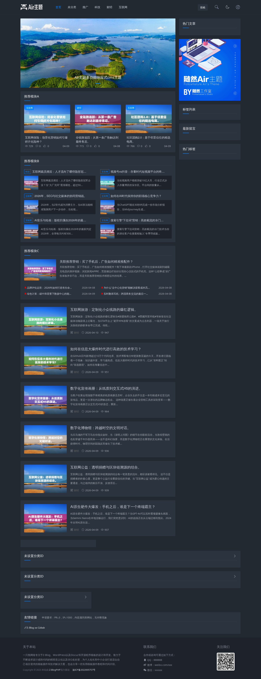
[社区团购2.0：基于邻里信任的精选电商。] (149, 119)
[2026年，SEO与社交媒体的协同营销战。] (31, 207)
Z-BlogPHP (54, 669)
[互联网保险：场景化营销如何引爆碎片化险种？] (47, 119)
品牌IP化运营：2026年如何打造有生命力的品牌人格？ (50, 287)
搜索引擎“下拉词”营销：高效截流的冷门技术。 (140, 220)
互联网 (123, 7)
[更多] (235, 556)
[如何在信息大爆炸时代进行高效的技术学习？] (45, 361)
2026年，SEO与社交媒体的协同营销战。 (60, 196)
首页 (58, 7)
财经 (109, 7)
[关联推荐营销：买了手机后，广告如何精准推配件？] (40, 279)
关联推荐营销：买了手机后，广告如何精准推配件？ (96, 261)
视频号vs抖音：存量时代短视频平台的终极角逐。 (142, 171)
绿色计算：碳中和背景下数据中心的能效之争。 (50, 293)
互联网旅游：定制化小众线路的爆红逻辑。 (104, 309)
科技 (97, 7)
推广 (85, 7)
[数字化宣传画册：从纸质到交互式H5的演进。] (45, 400)
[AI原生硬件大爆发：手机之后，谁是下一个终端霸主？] (45, 519)
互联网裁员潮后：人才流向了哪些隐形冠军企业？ (63, 171)
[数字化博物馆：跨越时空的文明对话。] (45, 440)
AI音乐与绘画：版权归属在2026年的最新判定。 (64, 220)
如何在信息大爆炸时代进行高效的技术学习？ (105, 348)
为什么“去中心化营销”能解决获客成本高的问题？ (127, 287)
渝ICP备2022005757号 (83, 669)
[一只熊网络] (31, 10)
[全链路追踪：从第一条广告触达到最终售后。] (98, 119)
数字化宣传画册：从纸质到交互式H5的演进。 (106, 388)
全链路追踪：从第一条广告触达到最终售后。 (97, 139)
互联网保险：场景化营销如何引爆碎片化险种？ (46, 139)
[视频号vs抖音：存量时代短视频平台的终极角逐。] (107, 183)
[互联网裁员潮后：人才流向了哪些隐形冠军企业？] (31, 183)
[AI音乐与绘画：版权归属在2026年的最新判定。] (31, 231)
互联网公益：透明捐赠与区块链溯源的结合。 (105, 467)
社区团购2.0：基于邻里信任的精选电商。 (148, 139)
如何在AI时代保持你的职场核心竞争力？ (136, 196)
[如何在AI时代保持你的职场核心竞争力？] (107, 207)
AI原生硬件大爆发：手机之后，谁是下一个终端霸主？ (112, 506)
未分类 (72, 7)
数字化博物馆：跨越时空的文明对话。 (100, 427)
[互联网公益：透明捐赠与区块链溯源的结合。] (45, 479)
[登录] (238, 7)
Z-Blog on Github (36, 627)
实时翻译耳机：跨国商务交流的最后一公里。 (127, 293)
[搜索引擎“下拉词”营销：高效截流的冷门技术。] (107, 231)
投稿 (202, 7)
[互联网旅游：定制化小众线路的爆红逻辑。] (45, 322)
